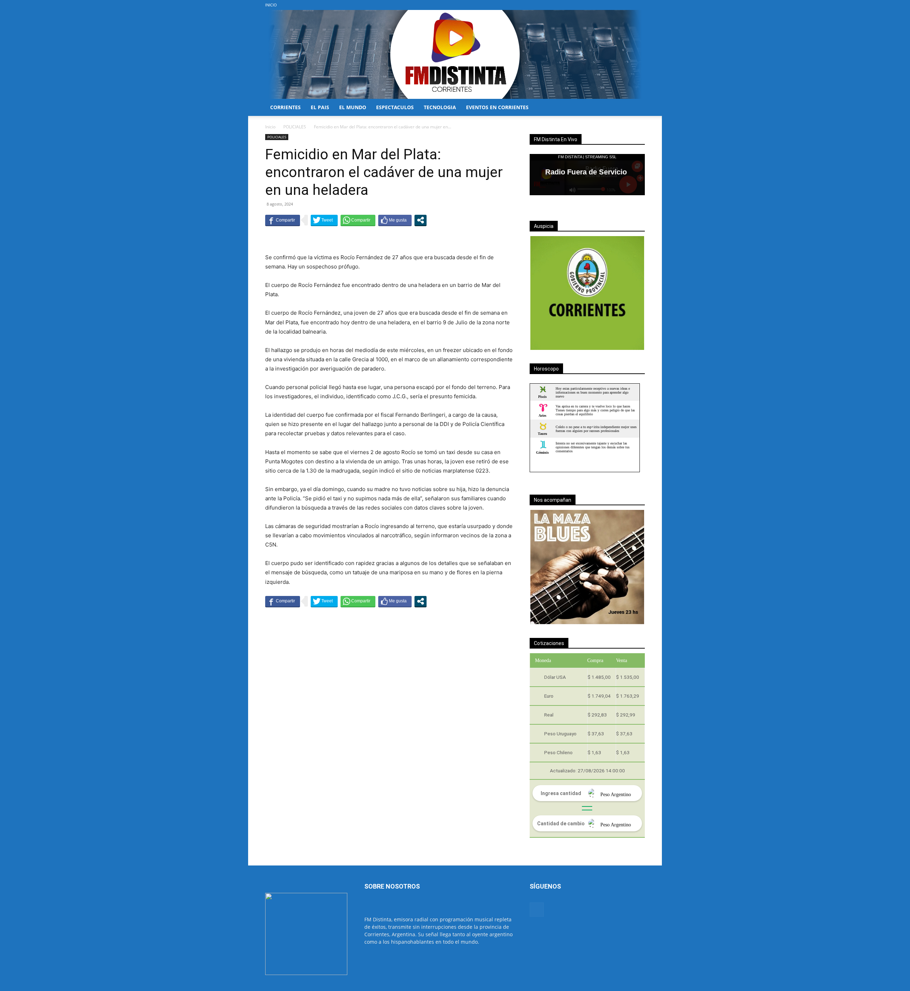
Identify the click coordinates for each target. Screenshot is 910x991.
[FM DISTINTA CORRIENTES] (455, 54)
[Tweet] (324, 220)
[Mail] (639, 5)
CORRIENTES (285, 107)
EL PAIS (320, 107)
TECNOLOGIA (440, 107)
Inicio (270, 127)
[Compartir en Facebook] (282, 220)
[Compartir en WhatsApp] (358, 220)
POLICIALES (294, 127)
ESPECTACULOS (395, 107)
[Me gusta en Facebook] (395, 220)
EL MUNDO (352, 107)
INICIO (271, 4)
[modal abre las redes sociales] (420, 220)
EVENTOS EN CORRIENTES (497, 107)
